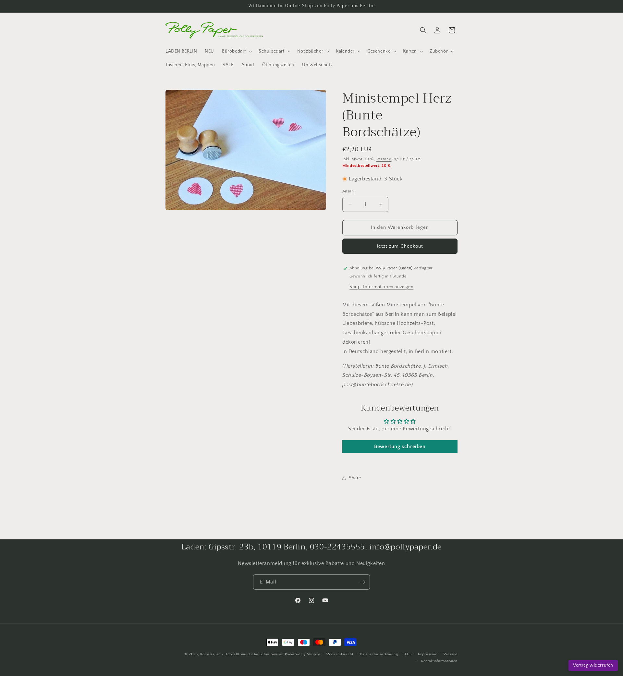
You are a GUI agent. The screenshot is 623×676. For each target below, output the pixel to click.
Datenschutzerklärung (379, 654)
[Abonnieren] (362, 582)
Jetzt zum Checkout (400, 246)
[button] (236, 51)
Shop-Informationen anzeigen (381, 286)
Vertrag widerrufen (593, 665)
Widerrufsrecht (339, 654)
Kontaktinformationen (439, 661)
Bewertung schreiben (399, 446)
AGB (407, 654)
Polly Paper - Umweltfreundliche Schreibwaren (242, 654)
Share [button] (355, 478)
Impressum (427, 654)
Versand (384, 159)
